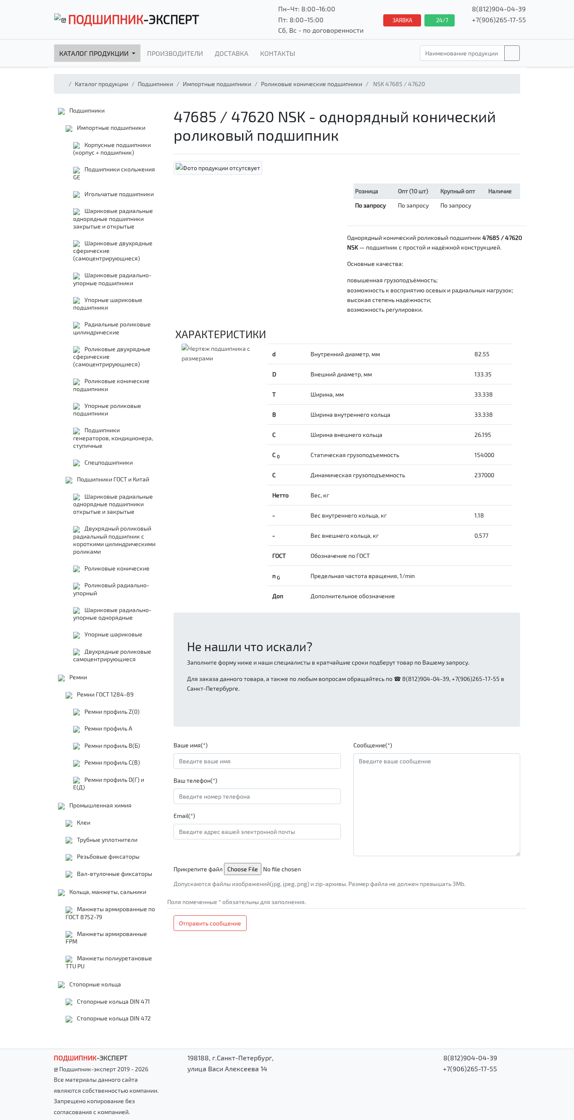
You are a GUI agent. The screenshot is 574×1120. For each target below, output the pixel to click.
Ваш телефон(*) (195, 780)
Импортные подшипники (217, 83)
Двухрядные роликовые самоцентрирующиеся (112, 655)
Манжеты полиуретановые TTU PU (109, 962)
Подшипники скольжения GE (114, 173)
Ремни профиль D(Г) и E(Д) (108, 783)
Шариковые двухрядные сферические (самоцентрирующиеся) (113, 250)
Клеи (83, 822)
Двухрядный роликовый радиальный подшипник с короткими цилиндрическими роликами (114, 540)
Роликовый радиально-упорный (111, 589)
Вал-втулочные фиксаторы (114, 873)
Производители (175, 53)
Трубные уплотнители (106, 839)
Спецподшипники (108, 462)
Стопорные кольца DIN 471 (113, 1001)
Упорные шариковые (112, 634)
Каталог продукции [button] (94, 53)
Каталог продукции (101, 83)
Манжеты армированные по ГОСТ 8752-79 (110, 912)
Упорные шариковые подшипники (107, 303)
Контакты (277, 53)
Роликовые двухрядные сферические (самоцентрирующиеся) (111, 356)
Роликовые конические (116, 568)
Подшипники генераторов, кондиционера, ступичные (113, 437)
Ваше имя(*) (191, 745)
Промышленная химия (100, 805)
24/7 (441, 20)
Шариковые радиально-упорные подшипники (112, 279)
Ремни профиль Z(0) (111, 711)
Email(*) (184, 815)
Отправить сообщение (210, 923)
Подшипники (155, 83)
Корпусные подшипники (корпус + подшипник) (112, 148)
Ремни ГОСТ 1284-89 (105, 694)
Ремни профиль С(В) (111, 762)
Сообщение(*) (372, 745)
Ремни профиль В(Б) (111, 745)
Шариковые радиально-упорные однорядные (112, 613)
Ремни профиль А (107, 728)
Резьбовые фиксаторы (108, 856)
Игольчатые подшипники (118, 193)
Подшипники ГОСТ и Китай (112, 479)
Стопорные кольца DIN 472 (113, 1018)
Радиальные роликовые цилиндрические (112, 328)
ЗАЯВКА (402, 20)
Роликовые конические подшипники (311, 83)
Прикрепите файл (198, 869)
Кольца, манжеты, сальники (107, 891)
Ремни (77, 677)
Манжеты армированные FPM (106, 937)
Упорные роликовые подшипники (107, 409)
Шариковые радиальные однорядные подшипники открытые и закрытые (113, 504)
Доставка (231, 53)
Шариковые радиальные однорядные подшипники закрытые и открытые (113, 218)
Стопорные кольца (94, 984)
